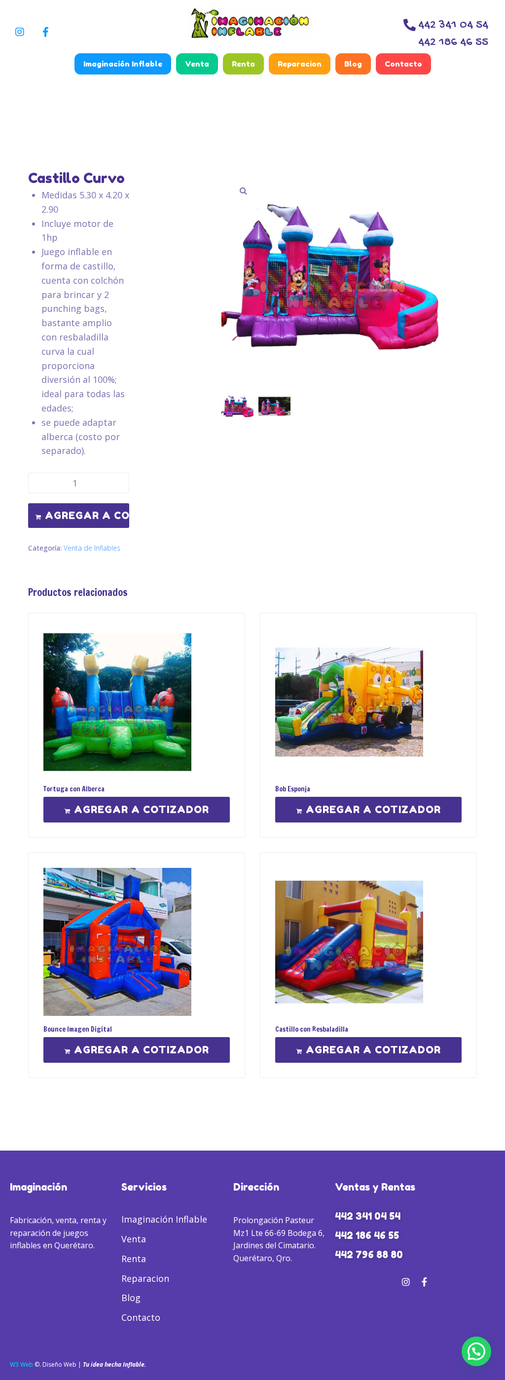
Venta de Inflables (92, 548)
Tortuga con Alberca (74, 789)
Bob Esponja (292, 789)
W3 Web (21, 1364)
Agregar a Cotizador (87, 516)
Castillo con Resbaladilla (311, 1029)
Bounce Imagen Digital (77, 1029)
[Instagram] (20, 32)
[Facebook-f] (45, 32)
